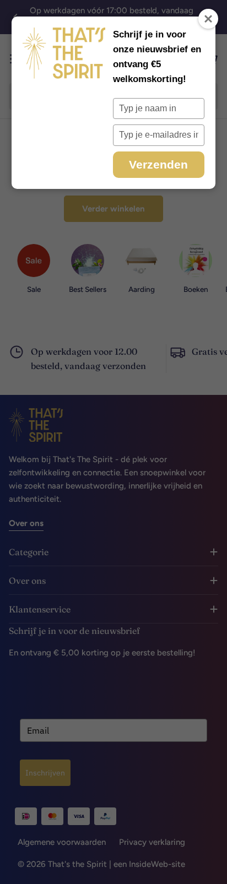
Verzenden (158, 164)
